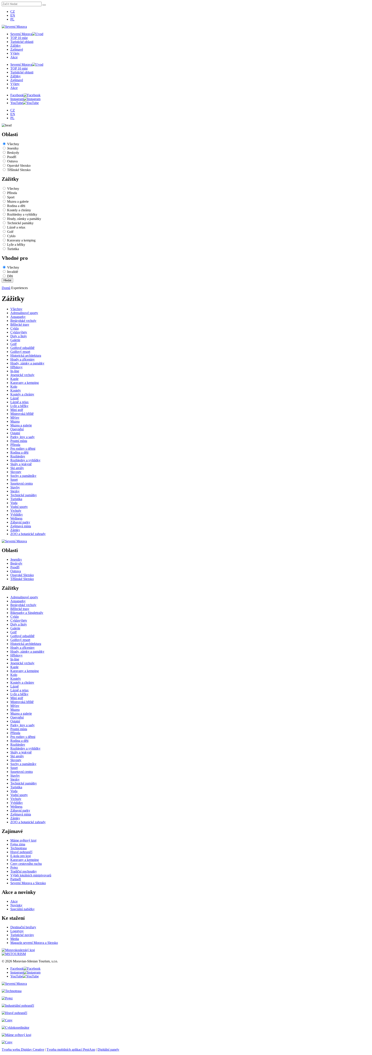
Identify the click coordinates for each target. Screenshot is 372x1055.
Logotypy (17, 931)
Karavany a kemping (21, 240)
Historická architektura (25, 355)
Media (14, 939)
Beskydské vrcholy (23, 320)
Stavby (15, 487)
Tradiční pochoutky (23, 871)
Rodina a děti (16, 206)
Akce (14, 57)
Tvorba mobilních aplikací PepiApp (70, 1049)
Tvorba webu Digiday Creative (23, 1049)
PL (12, 19)
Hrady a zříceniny (22, 359)
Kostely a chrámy (19, 210)
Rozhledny (17, 456)
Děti (10, 276)
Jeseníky (13, 148)
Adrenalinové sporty (24, 313)
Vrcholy (15, 510)
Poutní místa (18, 441)
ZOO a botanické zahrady (28, 534)
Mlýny (14, 417)
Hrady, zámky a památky (24, 219)
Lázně (14, 398)
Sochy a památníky (23, 476)
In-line (14, 371)
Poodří (11, 157)
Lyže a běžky (16, 244)
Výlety (15, 53)
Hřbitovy (16, 367)
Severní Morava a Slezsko (28, 883)
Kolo (13, 386)
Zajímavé (16, 49)
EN (12, 15)
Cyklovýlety (18, 332)
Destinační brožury (23, 927)
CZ (12, 11)
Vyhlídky (16, 514)
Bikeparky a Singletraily (26, 613)
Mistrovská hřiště (22, 413)
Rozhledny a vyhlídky (22, 214)
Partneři (15, 879)
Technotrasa (18, 848)
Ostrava (12, 161)
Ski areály (17, 468)
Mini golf (16, 410)
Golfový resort (20, 351)
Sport (10, 197)
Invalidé (12, 272)
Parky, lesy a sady (22, 437)
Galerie (15, 340)
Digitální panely (108, 1049)
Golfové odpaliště (22, 348)
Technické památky (20, 223)
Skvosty (15, 472)
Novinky (16, 905)
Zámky (15, 530)
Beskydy (13, 152)
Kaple (14, 379)
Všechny (13, 144)
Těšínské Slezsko (19, 170)
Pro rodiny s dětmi (22, 448)
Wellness (16, 518)
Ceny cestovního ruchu (26, 863)
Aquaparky (18, 317)
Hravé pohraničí (21, 852)
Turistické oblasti (21, 42)
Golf (10, 231)
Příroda (12, 193)
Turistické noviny (22, 935)
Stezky (15, 491)
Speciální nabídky (22, 909)
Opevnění (17, 429)
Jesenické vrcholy (22, 375)
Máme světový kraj (23, 840)
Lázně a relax (16, 227)
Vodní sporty (19, 507)
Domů (6, 288)
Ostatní (15, 433)
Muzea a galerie (18, 201)
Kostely (15, 390)
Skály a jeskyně (21, 464)
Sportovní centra (21, 483)
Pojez (14, 867)
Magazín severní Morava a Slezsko (34, 943)
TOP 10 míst (19, 38)
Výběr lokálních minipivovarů (30, 875)
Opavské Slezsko (19, 165)
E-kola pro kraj (20, 856)
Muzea (15, 421)
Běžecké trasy (19, 324)
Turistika (13, 249)
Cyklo (11, 236)
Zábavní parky (20, 522)
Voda (13, 503)
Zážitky (15, 45)
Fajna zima (17, 844)
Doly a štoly (18, 336)
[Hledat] (44, 5)
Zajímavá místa (20, 526)
